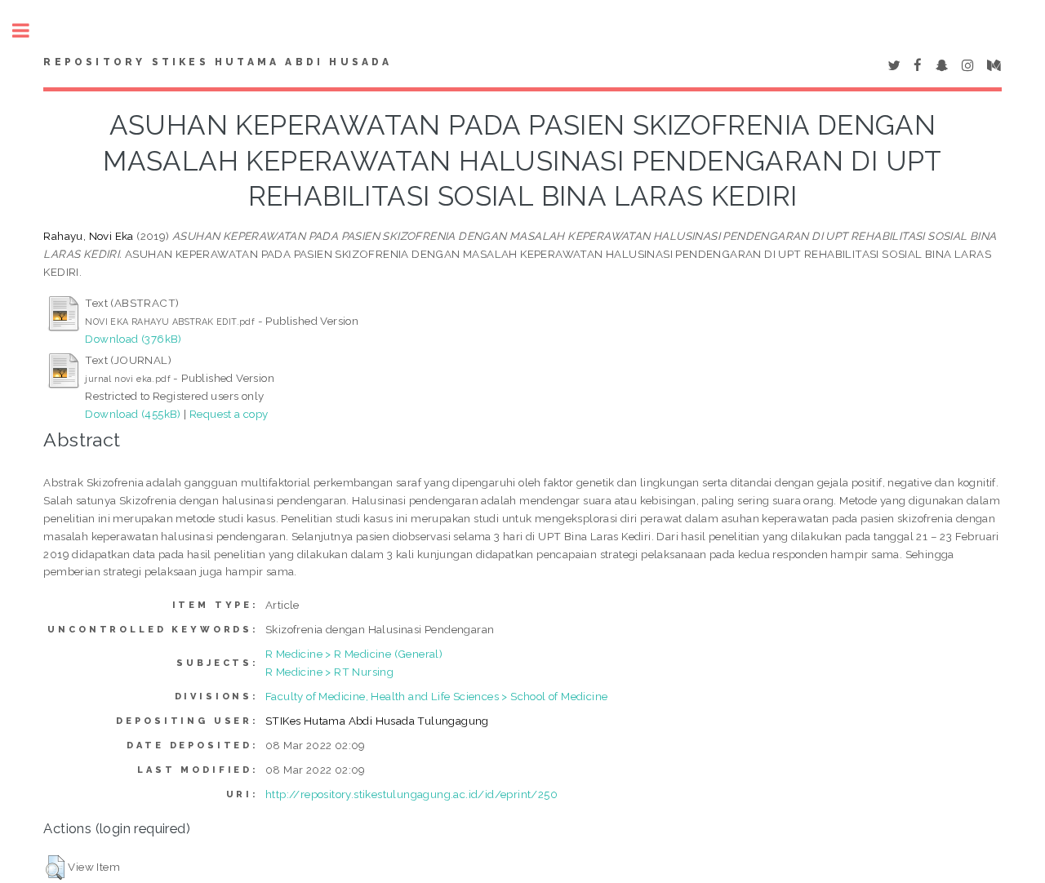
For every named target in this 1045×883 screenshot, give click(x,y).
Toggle (29, 30)
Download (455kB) (132, 413)
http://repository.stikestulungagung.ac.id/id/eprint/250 (411, 794)
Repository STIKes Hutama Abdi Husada (217, 62)
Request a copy (229, 413)
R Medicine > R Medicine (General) (353, 653)
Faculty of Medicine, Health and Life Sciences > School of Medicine (436, 696)
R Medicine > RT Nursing (329, 671)
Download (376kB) (133, 338)
